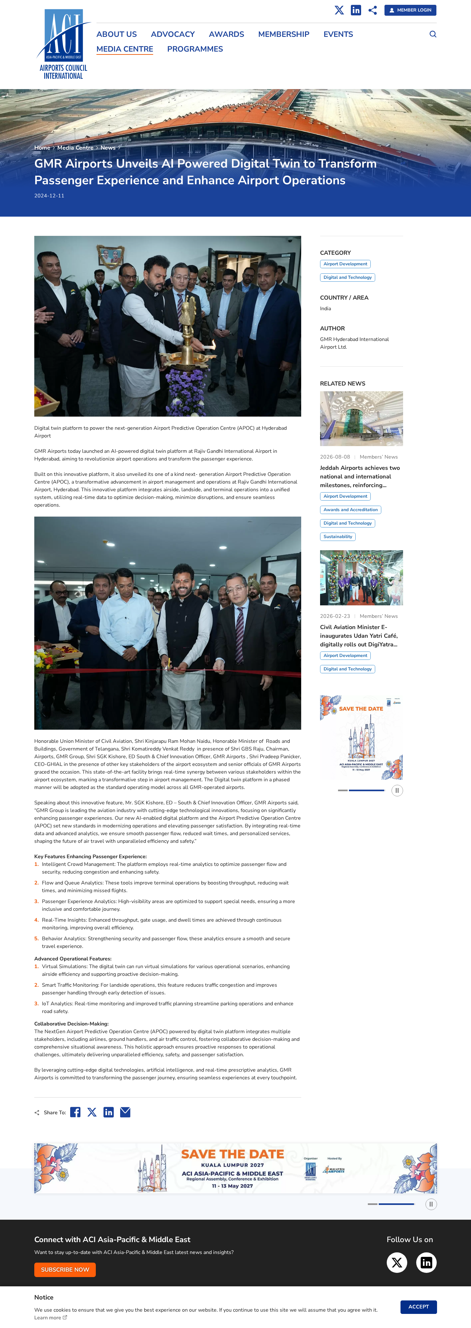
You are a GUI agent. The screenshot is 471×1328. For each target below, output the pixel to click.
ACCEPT (419, 1306)
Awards (226, 34)
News (108, 148)
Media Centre (124, 49)
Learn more (47, 1317)
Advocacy (173, 34)
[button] (356, 790)
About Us (116, 34)
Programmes (195, 49)
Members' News (115, 63)
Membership (284, 34)
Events (338, 34)
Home (42, 148)
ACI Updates (111, 77)
